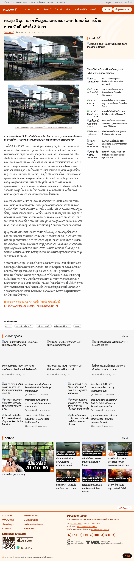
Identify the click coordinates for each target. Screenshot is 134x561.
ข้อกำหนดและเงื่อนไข (31, 515)
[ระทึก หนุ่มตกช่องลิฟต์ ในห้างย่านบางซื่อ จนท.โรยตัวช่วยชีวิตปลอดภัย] (93, 91)
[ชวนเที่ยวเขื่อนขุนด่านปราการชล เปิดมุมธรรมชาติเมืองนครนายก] (120, 449)
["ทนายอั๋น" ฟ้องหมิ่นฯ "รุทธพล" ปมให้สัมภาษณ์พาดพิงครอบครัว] (93, 113)
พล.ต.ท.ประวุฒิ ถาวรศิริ (23, 325)
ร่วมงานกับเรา (7, 528)
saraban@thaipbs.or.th (100, 529)
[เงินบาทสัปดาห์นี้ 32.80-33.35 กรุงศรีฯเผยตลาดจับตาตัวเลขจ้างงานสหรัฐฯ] (93, 143)
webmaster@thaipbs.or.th (87, 526)
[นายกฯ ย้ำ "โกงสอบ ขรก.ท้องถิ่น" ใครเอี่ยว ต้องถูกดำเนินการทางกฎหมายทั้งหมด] (93, 154)
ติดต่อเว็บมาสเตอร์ (31, 520)
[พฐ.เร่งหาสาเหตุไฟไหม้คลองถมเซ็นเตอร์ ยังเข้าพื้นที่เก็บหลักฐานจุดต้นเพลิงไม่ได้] (12, 388)
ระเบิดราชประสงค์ (43, 325)
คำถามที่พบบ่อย (8, 520)
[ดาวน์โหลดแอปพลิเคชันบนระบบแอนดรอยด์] (24, 547)
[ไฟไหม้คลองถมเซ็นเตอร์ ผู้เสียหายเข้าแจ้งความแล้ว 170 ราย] (93, 133)
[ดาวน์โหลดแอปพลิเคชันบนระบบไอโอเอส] (24, 540)
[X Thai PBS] (74, 535)
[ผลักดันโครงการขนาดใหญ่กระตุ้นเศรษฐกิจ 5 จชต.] (94, 449)
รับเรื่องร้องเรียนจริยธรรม (33, 524)
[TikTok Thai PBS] (102, 535)
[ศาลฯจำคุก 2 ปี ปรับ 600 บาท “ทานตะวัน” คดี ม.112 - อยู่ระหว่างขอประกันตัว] (78, 388)
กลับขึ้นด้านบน (123, 508)
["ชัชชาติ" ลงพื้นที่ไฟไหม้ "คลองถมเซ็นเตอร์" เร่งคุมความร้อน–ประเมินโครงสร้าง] (12, 420)
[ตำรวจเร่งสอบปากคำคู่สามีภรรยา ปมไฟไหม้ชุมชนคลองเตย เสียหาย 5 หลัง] (12, 404)
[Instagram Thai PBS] (80, 535)
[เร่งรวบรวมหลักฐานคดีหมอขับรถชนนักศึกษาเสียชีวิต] (94, 475)
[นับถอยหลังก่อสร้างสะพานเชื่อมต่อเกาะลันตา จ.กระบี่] (68, 449)
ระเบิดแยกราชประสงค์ (61, 325)
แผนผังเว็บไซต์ (7, 515)
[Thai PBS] (10, 9)
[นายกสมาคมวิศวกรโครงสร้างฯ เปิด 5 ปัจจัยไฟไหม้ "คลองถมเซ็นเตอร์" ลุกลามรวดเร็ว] (78, 404)
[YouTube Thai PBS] (96, 535)
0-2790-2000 (76, 523)
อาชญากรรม (9, 32)
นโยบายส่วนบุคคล (8, 524)
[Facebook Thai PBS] (69, 535)
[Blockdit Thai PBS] (107, 535)
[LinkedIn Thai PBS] (113, 535)
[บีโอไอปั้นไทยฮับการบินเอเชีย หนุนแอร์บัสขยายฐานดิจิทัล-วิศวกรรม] (108, 54)
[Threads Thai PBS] (85, 535)
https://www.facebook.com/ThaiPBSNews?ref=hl (31, 306)
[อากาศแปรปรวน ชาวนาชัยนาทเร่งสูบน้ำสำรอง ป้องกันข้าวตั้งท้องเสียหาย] (93, 102)
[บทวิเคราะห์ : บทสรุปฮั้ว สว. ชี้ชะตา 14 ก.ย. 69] (68, 475)
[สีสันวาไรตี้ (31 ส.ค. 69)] (28, 457)
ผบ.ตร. (7, 325)
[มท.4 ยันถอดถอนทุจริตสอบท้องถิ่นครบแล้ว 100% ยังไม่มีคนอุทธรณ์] (93, 80)
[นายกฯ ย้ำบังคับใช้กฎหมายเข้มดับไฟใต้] (120, 475)
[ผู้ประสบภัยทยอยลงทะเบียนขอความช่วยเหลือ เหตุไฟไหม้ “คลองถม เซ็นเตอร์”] (78, 420)
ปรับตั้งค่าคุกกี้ (29, 528)
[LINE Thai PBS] (91, 535)
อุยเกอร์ (76, 325)
